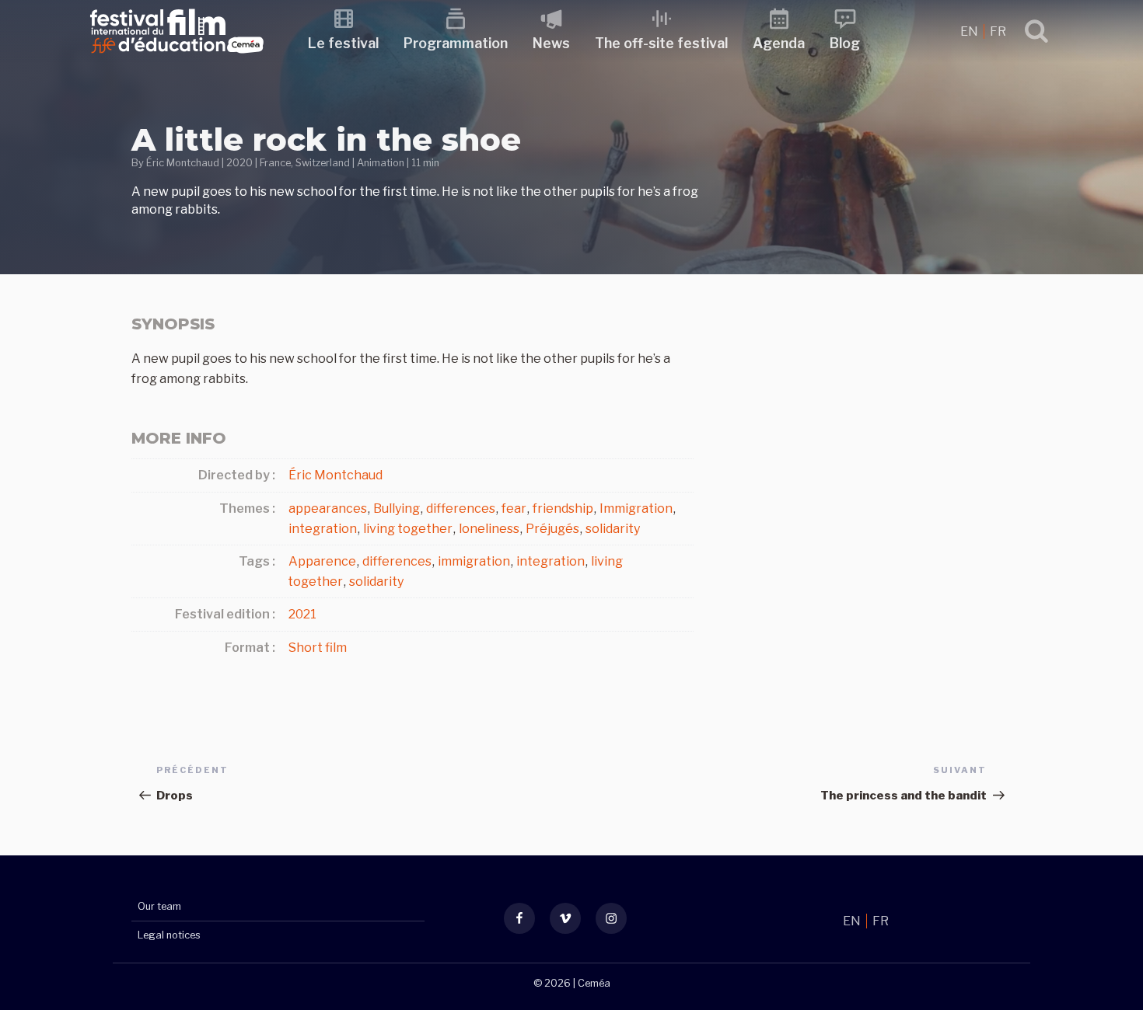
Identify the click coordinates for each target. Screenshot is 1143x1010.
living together (408, 528)
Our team (159, 906)
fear (514, 508)
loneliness (489, 528)
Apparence (322, 561)
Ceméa (594, 983)
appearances (327, 508)
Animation (380, 163)
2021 (302, 614)
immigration (474, 561)
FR (998, 31)
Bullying (396, 508)
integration (322, 528)
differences (460, 508)
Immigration (636, 508)
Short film (317, 647)
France (275, 163)
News (551, 43)
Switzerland (322, 163)
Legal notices (169, 935)
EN (970, 31)
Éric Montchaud (182, 163)
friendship (563, 508)
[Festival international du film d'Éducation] (176, 57)
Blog (845, 43)
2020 (239, 163)
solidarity (612, 528)
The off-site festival (661, 43)
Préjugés (552, 528)
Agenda (779, 43)
